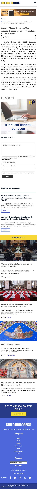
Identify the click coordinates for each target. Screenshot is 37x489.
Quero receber (18, 414)
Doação (18, 443)
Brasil (3, 19)
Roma (18, 454)
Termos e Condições (7, 486)
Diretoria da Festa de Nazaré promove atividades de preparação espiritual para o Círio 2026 (16, 198)
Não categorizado (18, 451)
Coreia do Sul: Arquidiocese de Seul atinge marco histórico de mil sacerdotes (16, 305)
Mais (4, 211)
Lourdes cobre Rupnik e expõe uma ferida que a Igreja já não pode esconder (18, 384)
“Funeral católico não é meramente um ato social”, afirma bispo (16, 265)
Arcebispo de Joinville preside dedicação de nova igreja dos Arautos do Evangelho (17, 218)
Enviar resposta (23, 156)
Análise (9, 395)
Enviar (8, 176)
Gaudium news (5, 22)
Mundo (9, 277)
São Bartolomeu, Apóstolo (10, 345)
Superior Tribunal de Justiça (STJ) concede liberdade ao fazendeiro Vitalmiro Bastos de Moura (18, 31)
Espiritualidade (11, 355)
